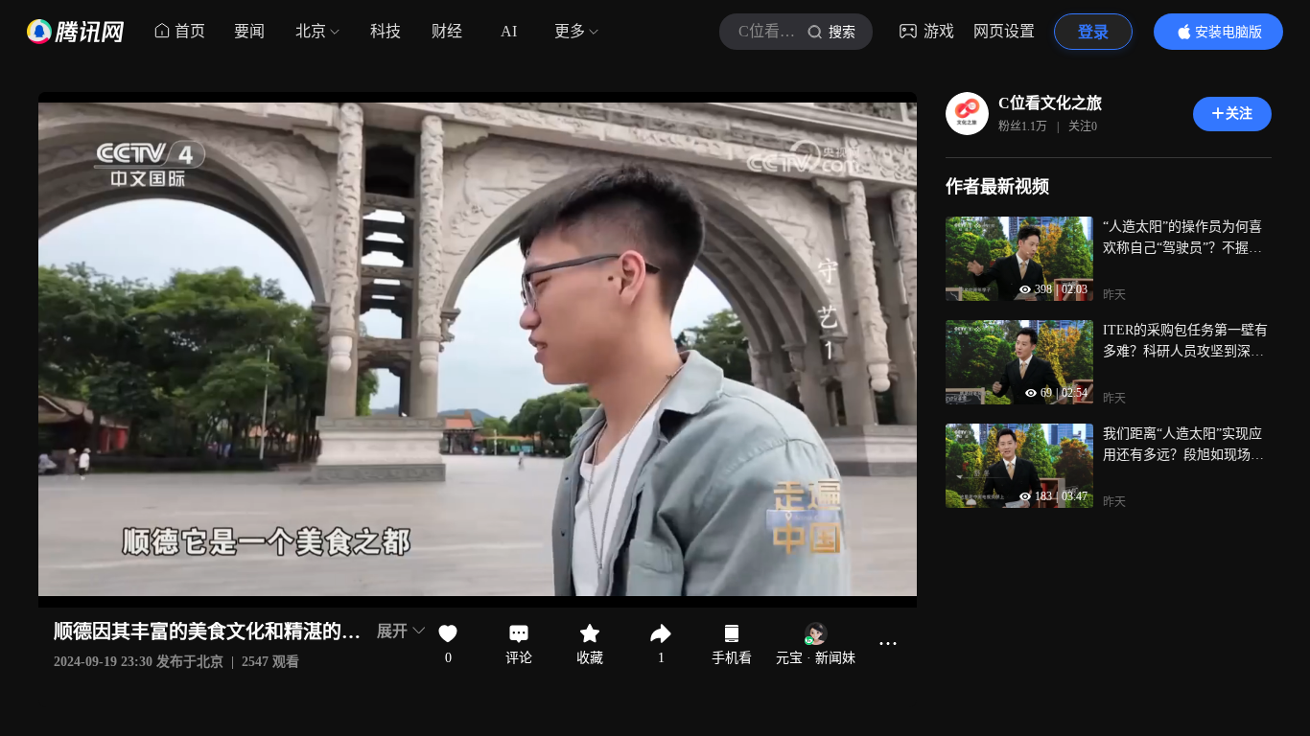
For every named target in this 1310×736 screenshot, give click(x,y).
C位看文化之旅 (1050, 103)
